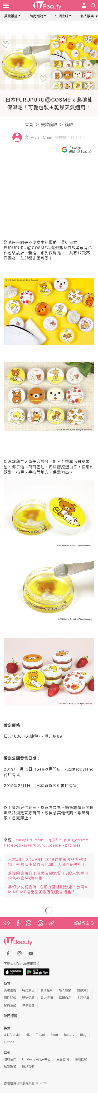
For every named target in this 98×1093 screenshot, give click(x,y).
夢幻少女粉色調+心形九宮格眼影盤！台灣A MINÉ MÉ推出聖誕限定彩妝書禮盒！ (48, 889)
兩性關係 (10, 998)
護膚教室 (81, 923)
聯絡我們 (28, 1066)
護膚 (69, 124)
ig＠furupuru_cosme (68, 840)
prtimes (73, 845)
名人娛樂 (87, 16)
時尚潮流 (36, 16)
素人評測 (46, 998)
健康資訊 (83, 990)
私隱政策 (10, 1066)
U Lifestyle (12, 1035)
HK (28, 1035)
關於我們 (10, 1059)
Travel (40, 1035)
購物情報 (28, 998)
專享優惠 (28, 1005)
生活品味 (62, 16)
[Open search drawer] (93, 5)
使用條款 (81, 1059)
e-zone (9, 1042)
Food (54, 1035)
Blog (83, 1035)
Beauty (69, 1035)
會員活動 (10, 1005)
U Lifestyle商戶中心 (36, 1059)
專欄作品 (65, 998)
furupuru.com (30, 840)
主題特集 (83, 998)
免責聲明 (62, 1059)
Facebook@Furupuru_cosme (32, 845)
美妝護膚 (11, 16)
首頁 (29, 124)
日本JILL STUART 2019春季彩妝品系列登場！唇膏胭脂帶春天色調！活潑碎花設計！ (47, 862)
